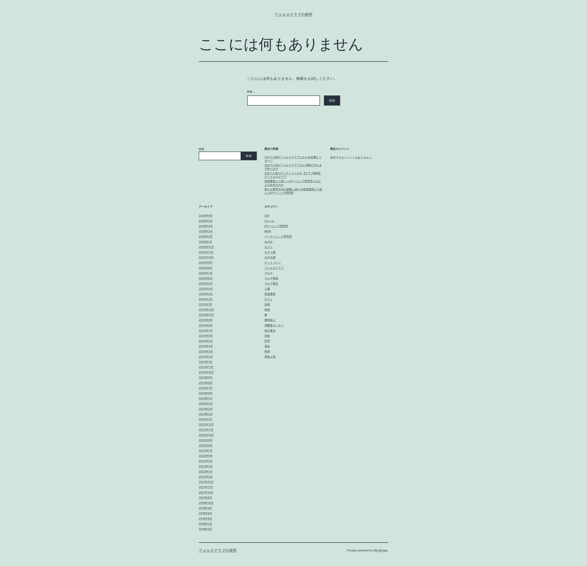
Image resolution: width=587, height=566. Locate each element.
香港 (267, 351)
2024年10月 (206, 314)
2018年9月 (205, 508)
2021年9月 (205, 497)
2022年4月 (206, 466)
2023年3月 (206, 408)
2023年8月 (206, 382)
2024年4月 (206, 346)
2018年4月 (205, 529)
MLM (267, 231)
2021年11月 (206, 487)
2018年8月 (205, 513)
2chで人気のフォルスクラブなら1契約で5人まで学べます (293, 166)
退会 (267, 346)
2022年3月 (206, 471)
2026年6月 (206, 215)
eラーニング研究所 (276, 226)
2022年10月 (206, 435)
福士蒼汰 (269, 330)
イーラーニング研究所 (278, 236)
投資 (267, 309)
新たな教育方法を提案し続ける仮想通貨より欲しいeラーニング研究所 (293, 191)
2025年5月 (206, 283)
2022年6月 (206, 455)
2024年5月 (206, 341)
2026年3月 (206, 231)
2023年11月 (206, 367)
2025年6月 (206, 278)
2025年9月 (206, 262)
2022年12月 (206, 424)
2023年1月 (205, 419)
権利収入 (269, 320)
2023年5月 (206, 398)
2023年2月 (206, 414)
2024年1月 (205, 361)
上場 (267, 288)
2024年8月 (206, 325)
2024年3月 (206, 351)
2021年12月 (206, 482)
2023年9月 (206, 377)
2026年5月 (206, 220)
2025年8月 (206, 267)
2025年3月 (206, 293)
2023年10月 (206, 372)
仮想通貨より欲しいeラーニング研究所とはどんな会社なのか (292, 183)
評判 (267, 341)
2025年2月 (206, 299)
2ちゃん (269, 220)
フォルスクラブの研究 (293, 14)
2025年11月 (206, 252)
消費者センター (274, 325)
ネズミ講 (269, 252)
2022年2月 (206, 476)
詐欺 (267, 335)
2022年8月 (206, 445)
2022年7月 (205, 450)
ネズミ (268, 247)
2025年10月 (206, 257)
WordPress (381, 550)
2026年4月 (206, 226)
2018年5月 (205, 523)
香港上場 (269, 356)
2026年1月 (205, 241)
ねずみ (268, 241)
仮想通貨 (269, 293)
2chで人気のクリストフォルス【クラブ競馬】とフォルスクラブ (293, 175)
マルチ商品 (271, 278)
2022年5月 (206, 461)
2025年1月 (205, 304)
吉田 (267, 304)
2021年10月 (206, 492)
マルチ (268, 273)
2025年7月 (205, 273)
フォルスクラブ (274, 267)
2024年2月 (206, 356)
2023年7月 (205, 388)
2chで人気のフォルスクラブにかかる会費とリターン (293, 159)
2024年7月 (206, 330)
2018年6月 (205, 518)
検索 (201, 149)
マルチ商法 (271, 283)
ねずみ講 (269, 257)
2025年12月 (206, 247)
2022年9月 (206, 440)
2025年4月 (206, 288)
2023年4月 (206, 403)
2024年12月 (206, 309)
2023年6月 (206, 393)
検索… (251, 91)
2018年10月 (206, 502)
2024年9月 (206, 320)
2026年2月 (206, 236)
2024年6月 (206, 335)
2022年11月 (206, 429)
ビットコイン (272, 262)
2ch (266, 215)
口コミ (268, 299)
